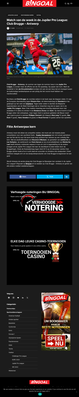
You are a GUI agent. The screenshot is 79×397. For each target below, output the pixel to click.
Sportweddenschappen (27, 15)
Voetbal (38, 15)
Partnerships (11, 308)
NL (68, 3)
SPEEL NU (16, 200)
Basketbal (12, 323)
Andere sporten (13, 319)
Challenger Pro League (19, 356)
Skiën (10, 345)
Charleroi (29, 104)
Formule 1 (12, 334)
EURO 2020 (16, 359)
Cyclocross (12, 327)
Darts (10, 330)
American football (14, 316)
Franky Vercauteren (43, 135)
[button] (8, 3)
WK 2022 (15, 367)
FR (71, 3)
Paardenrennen (13, 341)
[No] (77, 392)
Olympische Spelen (15, 338)
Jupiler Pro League (13, 15)
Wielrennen (12, 370)
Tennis (11, 349)
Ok (40, 394)
